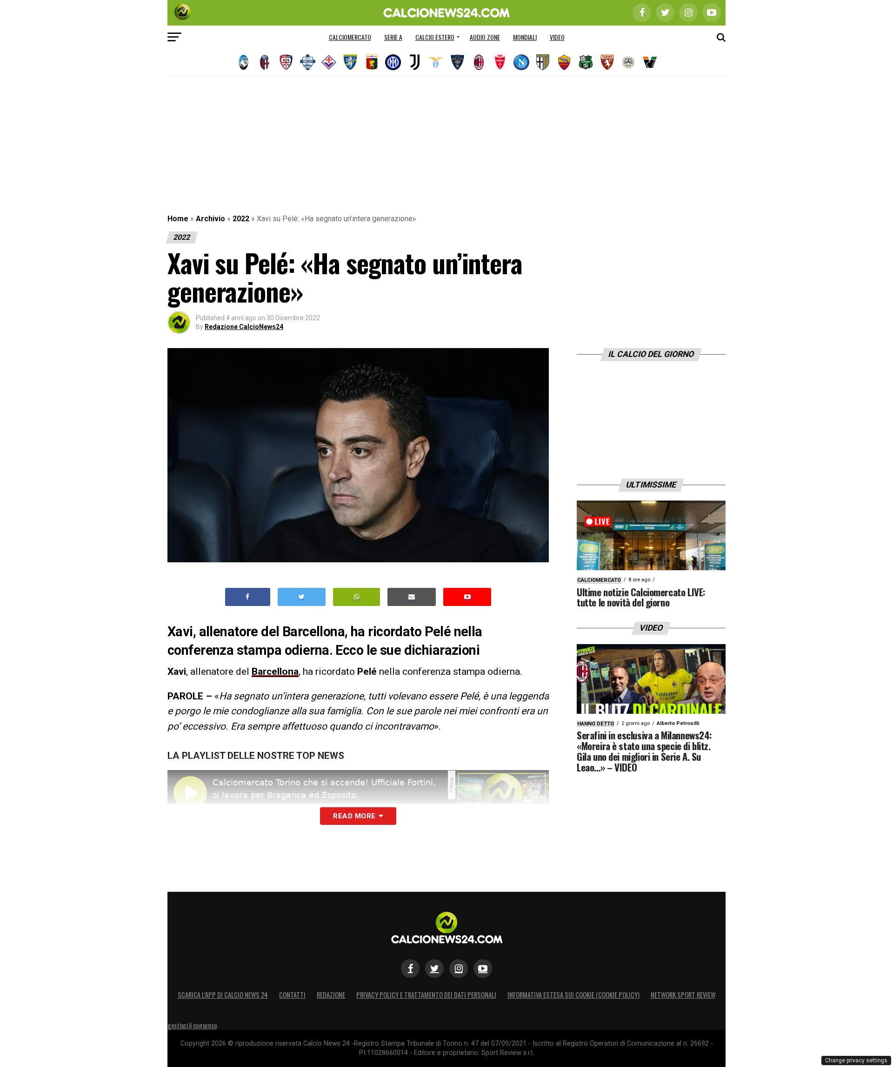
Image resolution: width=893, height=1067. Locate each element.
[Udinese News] (628, 62)
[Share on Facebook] (248, 597)
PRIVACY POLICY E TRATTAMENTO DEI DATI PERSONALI (426, 995)
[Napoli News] (521, 62)
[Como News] (307, 62)
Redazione (331, 995)
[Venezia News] (649, 62)
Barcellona (275, 671)
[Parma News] (542, 62)
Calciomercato (350, 37)
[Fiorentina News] (329, 62)
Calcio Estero (434, 37)
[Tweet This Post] (301, 597)
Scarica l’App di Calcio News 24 (223, 995)
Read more (354, 816)
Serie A (393, 37)
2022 (241, 218)
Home (177, 218)
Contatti (292, 995)
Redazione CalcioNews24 (244, 326)
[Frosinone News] (350, 62)
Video (557, 37)
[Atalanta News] (243, 62)
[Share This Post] (357, 597)
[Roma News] (564, 62)
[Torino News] (607, 62)
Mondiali (525, 37)
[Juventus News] (414, 62)
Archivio (210, 218)
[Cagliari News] (286, 62)
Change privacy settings (856, 1060)
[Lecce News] (457, 62)
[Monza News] (500, 62)
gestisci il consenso (192, 1025)
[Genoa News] (371, 62)
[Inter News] (393, 62)
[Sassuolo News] (585, 62)
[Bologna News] (264, 62)
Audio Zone (485, 37)
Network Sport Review (683, 995)
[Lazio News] (435, 62)
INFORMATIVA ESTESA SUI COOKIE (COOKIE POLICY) (573, 995)
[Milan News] (478, 62)
